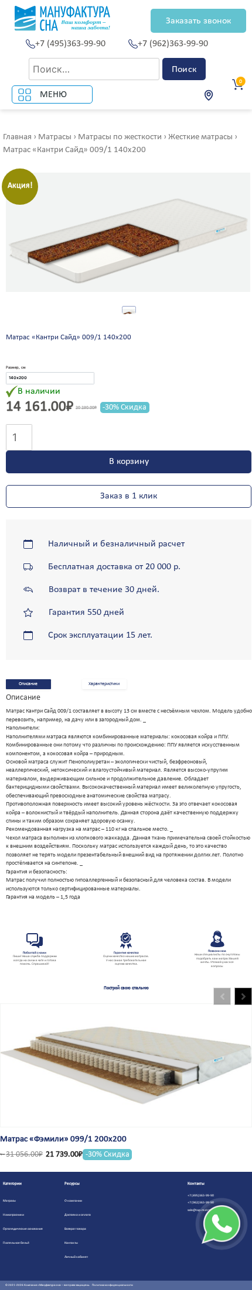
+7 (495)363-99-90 (70, 44)
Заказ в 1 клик (128, 496)
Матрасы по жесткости (120, 137)
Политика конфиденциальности (112, 1285)
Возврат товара (75, 1228)
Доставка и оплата (77, 1214)
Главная (17, 137)
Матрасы (54, 137)
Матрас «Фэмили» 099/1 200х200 (63, 1139)
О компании (73, 1200)
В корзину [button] (30, 1042)
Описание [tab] (28, 684)
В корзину (129, 461)
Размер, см (16, 368)
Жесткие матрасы (200, 137)
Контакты (71, 1242)
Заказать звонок (198, 21)
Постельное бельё (16, 1242)
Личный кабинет (76, 1256)
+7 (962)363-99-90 (173, 44)
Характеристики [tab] (104, 684)
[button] (243, 996)
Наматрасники (13, 1214)
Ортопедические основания (23, 1228)
